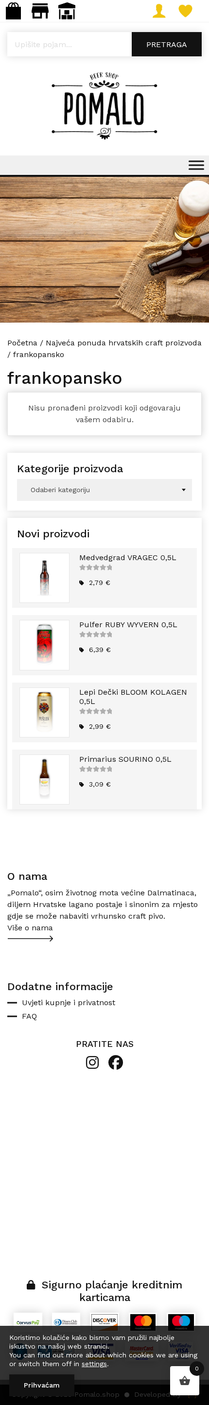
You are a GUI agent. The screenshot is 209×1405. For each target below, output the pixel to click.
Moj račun (169, 11)
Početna (22, 342)
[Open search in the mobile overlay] (104, 44)
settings (94, 1364)
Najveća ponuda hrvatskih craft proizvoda (124, 342)
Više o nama (30, 927)
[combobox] (104, 490)
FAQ (29, 1016)
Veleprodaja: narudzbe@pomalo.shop (67, 11)
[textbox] (104, 490)
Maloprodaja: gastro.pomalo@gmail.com (40, 11)
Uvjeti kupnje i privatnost (68, 1002)
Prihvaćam (42, 1385)
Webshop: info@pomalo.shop (13, 11)
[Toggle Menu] (196, 165)
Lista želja (196, 11)
